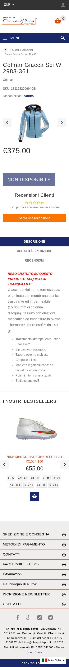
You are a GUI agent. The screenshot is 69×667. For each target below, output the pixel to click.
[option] (34, 122)
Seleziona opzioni (34, 496)
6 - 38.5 (53, 484)
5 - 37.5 (29, 484)
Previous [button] (7, 122)
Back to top (32, 663)
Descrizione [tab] (34, 241)
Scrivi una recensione (34, 218)
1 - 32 (11, 477)
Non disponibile (29, 179)
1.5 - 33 (22, 477)
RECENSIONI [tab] (34, 260)
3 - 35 (46, 477)
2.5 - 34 (35, 477)
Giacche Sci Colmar (22, 50)
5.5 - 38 (41, 484)
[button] (53, 660)
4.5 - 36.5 (15, 484)
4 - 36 (56, 477)
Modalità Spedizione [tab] (34, 251)
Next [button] (62, 122)
